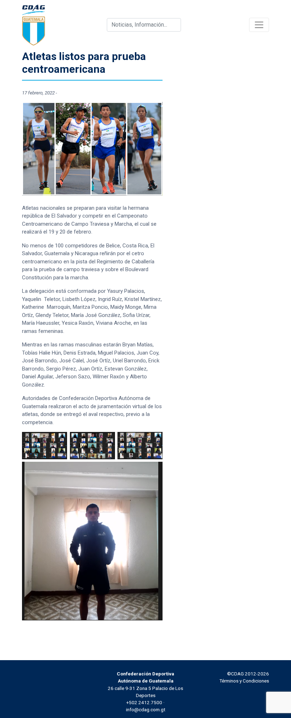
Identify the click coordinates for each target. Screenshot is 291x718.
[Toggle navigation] (259, 25)
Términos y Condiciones (244, 681)
